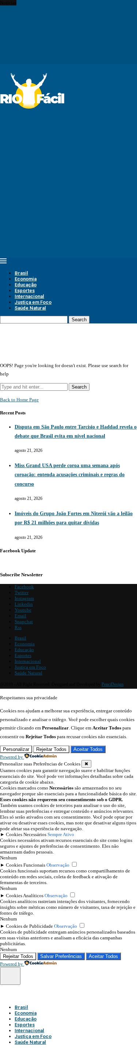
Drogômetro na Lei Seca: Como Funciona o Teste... (50, 20)
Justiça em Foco (33, 302)
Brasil (21, 273)
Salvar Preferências (61, 956)
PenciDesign (112, 684)
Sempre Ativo (60, 834)
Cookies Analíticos (24, 895)
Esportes (25, 290)
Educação (26, 284)
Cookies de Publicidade (29, 926)
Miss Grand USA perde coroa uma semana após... (47, 8)
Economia (26, 279)
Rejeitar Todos (51, 749)
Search (79, 319)
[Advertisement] (68, 179)
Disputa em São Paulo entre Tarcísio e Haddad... (47, 2)
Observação (57, 865)
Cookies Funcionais (25, 865)
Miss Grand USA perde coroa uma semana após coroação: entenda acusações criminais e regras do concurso (70, 474)
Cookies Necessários (26, 834)
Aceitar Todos (88, 749)
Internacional (29, 296)
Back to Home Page (19, 399)
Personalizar (16, 749)
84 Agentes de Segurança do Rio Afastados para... (48, 26)
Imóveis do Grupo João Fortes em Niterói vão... (46, 14)
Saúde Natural (30, 308)
